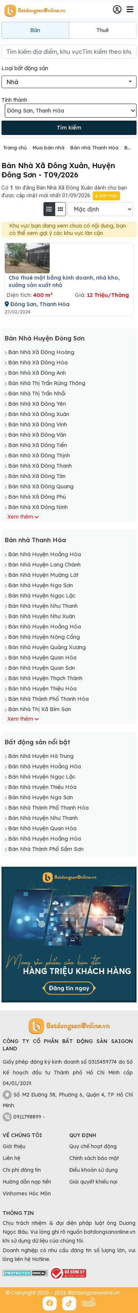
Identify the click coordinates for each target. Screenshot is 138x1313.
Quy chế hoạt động (93, 1146)
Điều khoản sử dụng (93, 1170)
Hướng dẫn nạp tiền (27, 1181)
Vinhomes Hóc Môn (27, 1193)
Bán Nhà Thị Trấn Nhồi (37, 393)
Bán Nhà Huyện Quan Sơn (41, 667)
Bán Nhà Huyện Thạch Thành (45, 678)
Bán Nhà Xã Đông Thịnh (39, 455)
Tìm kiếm (69, 127)
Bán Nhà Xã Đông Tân (37, 475)
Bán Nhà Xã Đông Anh (37, 372)
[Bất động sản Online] (34, 10)
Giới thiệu (108, 195)
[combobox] (69, 82)
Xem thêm (20, 516)
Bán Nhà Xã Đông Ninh (38, 506)
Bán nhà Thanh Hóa (35, 540)
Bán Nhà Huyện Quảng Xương (47, 647)
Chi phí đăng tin (22, 1170)
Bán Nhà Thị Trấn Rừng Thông (46, 383)
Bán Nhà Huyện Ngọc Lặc (41, 595)
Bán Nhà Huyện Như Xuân (41, 616)
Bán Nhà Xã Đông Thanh (40, 465)
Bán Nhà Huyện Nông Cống (44, 636)
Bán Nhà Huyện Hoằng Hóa (44, 554)
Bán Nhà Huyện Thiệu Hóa (42, 688)
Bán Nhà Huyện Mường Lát (43, 574)
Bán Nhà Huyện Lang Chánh (44, 564)
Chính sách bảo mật (94, 1158)
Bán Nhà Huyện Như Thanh (43, 605)
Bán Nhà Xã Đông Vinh (37, 424)
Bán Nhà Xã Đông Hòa (38, 362)
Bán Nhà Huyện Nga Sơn (40, 585)
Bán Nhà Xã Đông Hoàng (41, 352)
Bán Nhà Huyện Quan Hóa (42, 657)
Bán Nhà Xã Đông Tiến (37, 444)
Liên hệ (11, 1158)
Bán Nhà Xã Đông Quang (41, 486)
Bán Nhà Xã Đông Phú (37, 496)
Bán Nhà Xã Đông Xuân (38, 414)
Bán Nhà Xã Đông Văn (37, 434)
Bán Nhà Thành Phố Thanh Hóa (48, 698)
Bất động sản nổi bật (37, 742)
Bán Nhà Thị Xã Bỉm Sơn (39, 709)
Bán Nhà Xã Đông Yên (37, 403)
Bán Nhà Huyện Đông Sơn (44, 338)
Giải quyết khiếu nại (93, 1181)
